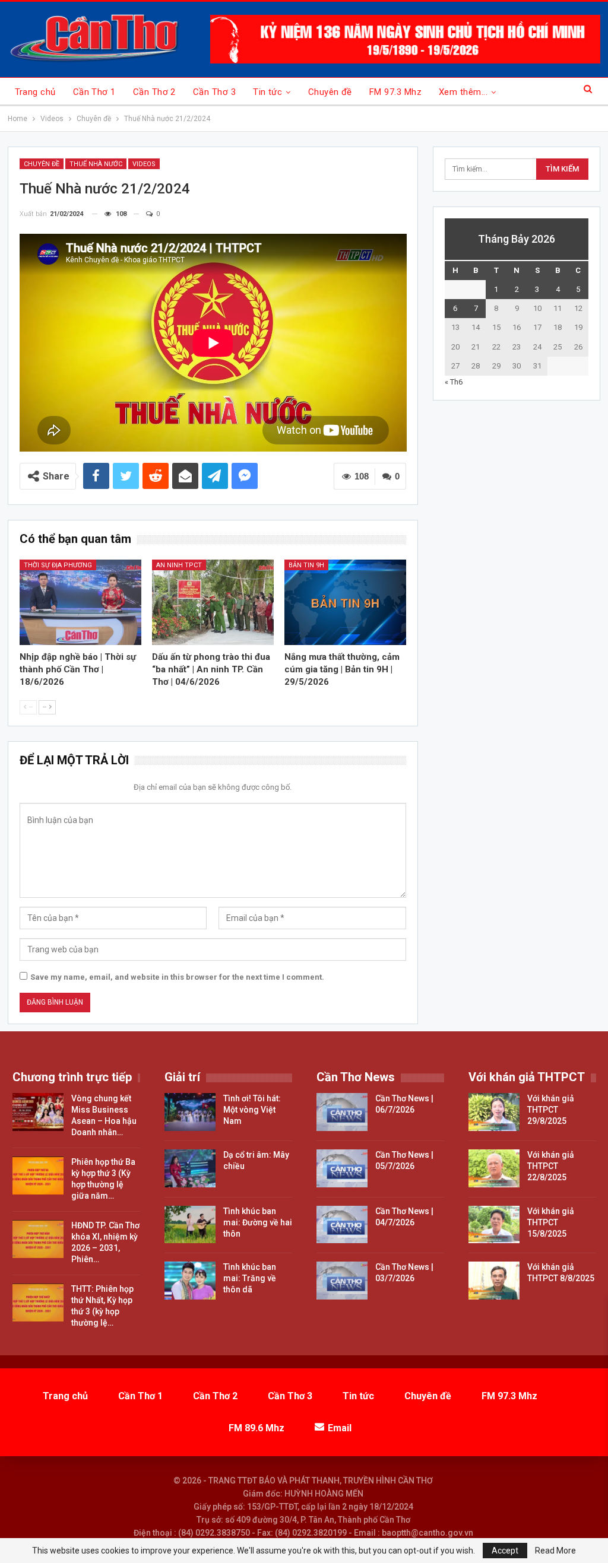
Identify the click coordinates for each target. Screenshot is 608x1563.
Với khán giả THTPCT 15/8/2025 (550, 1222)
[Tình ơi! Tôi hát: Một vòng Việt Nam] (190, 1112)
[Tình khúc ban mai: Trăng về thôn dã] (190, 1281)
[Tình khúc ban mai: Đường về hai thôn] (190, 1225)
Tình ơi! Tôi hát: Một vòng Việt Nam (252, 1110)
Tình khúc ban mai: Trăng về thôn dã (249, 1278)
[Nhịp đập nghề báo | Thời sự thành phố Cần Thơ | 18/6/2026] (80, 602)
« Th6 (454, 381)
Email (340, 1428)
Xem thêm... (463, 92)
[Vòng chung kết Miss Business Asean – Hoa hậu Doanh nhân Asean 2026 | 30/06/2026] (38, 1112)
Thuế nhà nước (95, 164)
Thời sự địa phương (58, 565)
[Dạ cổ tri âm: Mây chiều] (190, 1168)
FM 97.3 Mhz (395, 92)
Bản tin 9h (306, 565)
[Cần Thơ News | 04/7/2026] (342, 1225)
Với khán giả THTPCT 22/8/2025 (550, 1166)
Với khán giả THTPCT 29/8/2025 (550, 1110)
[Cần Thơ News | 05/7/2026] (342, 1168)
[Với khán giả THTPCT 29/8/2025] (494, 1112)
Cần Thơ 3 (214, 92)
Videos (144, 164)
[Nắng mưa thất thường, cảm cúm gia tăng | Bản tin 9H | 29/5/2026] (345, 602)
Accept (505, 1550)
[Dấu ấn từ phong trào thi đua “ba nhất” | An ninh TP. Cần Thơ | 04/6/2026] (213, 602)
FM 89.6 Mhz (256, 1428)
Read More (555, 1550)
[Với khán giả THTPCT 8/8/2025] (494, 1281)
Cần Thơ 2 (154, 92)
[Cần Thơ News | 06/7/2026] (342, 1112)
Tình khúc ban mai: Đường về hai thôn (257, 1222)
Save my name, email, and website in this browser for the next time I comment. (177, 977)
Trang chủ (35, 92)
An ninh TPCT (179, 565)
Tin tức (267, 92)
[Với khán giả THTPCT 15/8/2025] (494, 1225)
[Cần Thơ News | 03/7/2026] (342, 1281)
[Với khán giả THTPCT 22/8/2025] (494, 1168)
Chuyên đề (330, 92)
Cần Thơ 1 (94, 92)
